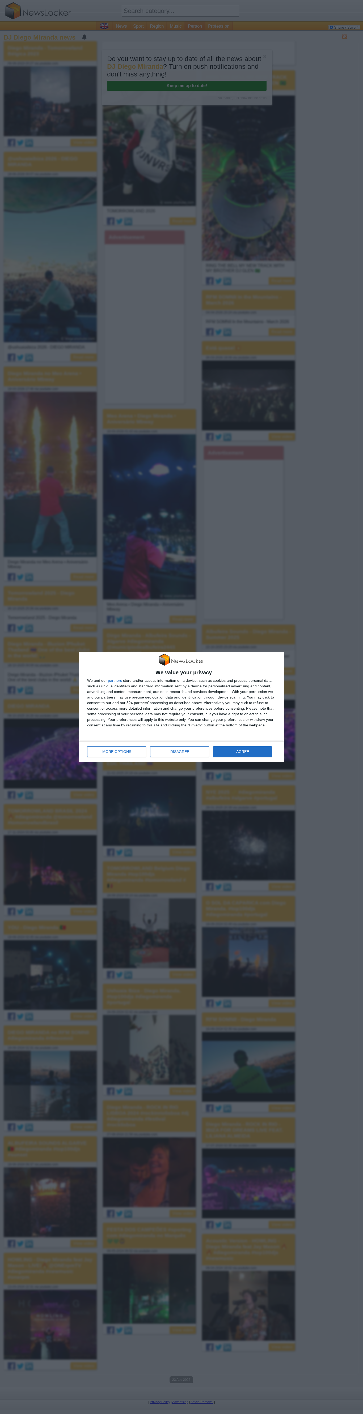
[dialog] (181, 707)
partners (115, 680)
